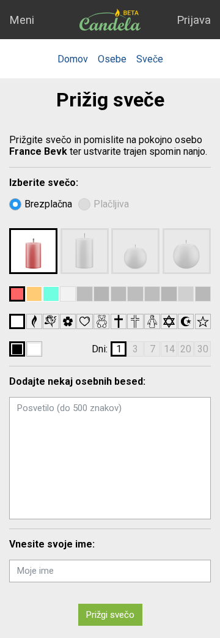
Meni (21, 19)
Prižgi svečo (110, 614)
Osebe (112, 59)
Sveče (149, 59)
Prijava (194, 19)
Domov (72, 59)
